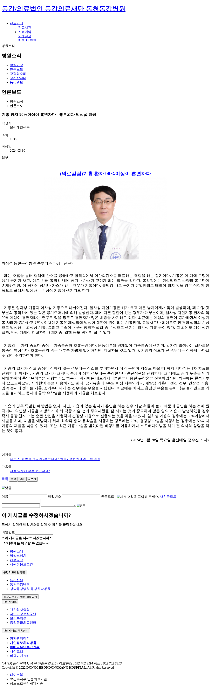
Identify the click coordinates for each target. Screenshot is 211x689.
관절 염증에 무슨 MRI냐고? (30, 471)
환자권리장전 (20, 638)
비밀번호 (54, 496)
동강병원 (16, 580)
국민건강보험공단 (23, 614)
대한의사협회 (20, 609)
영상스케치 (18, 555)
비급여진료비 (20, 655)
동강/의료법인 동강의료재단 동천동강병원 (63, 8)
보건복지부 (18, 618)
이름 (5, 496)
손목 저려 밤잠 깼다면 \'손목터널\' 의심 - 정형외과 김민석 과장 (55, 459)
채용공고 (16, 560)
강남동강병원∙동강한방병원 (30, 589)
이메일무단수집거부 (25, 647)
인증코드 (107, 496)
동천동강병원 (20, 584)
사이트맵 (16, 651)
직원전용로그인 (21, 564)
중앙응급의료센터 (23, 622)
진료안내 (16, 23)
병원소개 (16, 551)
